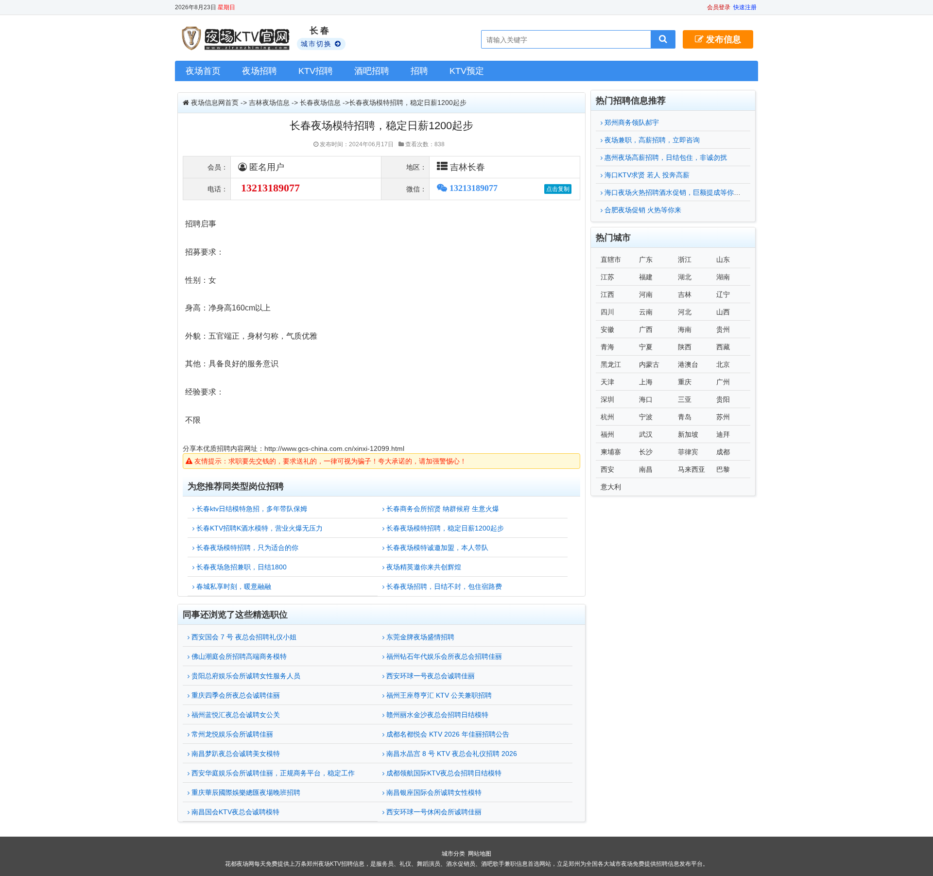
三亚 (684, 399)
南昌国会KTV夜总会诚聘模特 (234, 812)
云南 (646, 312)
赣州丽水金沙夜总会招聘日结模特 (436, 715)
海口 (646, 399)
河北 (684, 312)
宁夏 (646, 347)
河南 (646, 294)
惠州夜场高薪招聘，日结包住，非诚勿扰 (665, 157)
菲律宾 (688, 452)
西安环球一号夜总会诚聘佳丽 (429, 676)
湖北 (684, 277)
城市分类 (453, 853)
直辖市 (611, 259)
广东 (646, 259)
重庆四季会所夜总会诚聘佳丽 (235, 695)
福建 (646, 277)
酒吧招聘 (371, 71)
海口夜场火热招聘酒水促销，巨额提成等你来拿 (675, 192)
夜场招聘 (259, 71)
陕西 (684, 347)
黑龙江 (611, 364)
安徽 (607, 329)
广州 (723, 382)
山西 (723, 312)
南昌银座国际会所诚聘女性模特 (433, 792)
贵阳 (723, 399)
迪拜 (723, 434)
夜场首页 (203, 71)
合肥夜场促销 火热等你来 (642, 210)
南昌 (646, 469)
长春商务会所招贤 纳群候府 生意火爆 (441, 509)
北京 (723, 364)
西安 (607, 469)
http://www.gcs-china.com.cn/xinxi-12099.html (334, 448)
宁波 (646, 417)
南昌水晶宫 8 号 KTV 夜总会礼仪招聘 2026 (450, 753)
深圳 (607, 399)
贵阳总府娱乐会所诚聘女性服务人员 (245, 676)
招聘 (419, 71)
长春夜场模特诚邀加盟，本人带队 (436, 547)
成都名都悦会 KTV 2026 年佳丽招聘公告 (446, 734)
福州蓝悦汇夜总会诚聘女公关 (235, 715)
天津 (607, 382)
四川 (607, 312)
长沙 (646, 452)
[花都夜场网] (237, 38)
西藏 (723, 347)
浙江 (684, 259)
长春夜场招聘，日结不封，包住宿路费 (443, 586)
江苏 (607, 277)
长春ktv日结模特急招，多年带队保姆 (250, 509)
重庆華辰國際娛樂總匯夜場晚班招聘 (245, 792)
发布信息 (722, 39)
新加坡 (688, 434)
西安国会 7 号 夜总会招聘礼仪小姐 (243, 637)
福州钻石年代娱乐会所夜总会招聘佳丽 (443, 656)
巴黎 (723, 469)
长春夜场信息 (320, 102)
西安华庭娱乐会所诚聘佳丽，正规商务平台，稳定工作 (272, 773)
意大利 (611, 487)
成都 (723, 452)
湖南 (723, 277)
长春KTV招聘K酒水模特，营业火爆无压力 (258, 528)
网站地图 (479, 853)
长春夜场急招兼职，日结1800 (240, 567)
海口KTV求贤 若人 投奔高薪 (646, 175)
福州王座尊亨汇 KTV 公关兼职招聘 (438, 695)
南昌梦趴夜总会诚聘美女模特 (235, 753)
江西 (607, 294)
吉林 (684, 294)
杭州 (607, 417)
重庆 (684, 382)
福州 (607, 434)
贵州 (723, 329)
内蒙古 (649, 364)
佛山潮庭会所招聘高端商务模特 (238, 656)
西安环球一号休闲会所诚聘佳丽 (433, 812)
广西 (646, 329)
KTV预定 (466, 71)
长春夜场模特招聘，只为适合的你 (246, 547)
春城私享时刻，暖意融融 (232, 586)
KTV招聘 (315, 71)
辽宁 (723, 294)
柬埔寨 (611, 452)
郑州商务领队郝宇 (631, 122)
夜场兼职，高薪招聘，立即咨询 (651, 140)
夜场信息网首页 (215, 102)
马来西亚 (691, 469)
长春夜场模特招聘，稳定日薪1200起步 (444, 528)
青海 (607, 347)
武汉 (646, 434)
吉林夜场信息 (269, 102)
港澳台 (688, 364)
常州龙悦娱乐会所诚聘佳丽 (231, 734)
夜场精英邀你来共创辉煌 (422, 567)
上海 (646, 382)
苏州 (723, 417)
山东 (723, 259)
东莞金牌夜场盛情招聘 (419, 637)
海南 (684, 329)
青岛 (684, 417)
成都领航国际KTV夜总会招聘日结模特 (442, 773)
